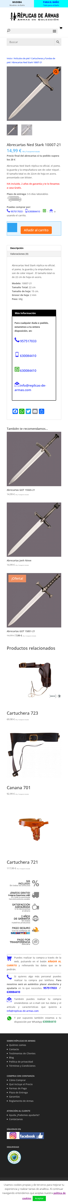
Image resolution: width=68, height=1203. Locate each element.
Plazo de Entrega (18, 1092)
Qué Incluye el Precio (21, 1084)
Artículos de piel (21, 58)
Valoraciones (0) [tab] (19, 253)
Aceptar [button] (39, 1198)
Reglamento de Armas (21, 1100)
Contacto (14, 1049)
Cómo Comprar (17, 1080)
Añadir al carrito (36, 230)
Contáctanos (16, 1119)
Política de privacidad (21, 1061)
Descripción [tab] (16, 248)
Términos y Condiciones (22, 1065)
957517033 (17, 211)
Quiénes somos (17, 1045)
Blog (11, 1057)
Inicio (9, 58)
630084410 (34, 211)
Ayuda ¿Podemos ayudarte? (24, 1115)
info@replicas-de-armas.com (30, 387)
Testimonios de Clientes (22, 1053)
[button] (56, 72)
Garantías (14, 1096)
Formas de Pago (18, 1088)
